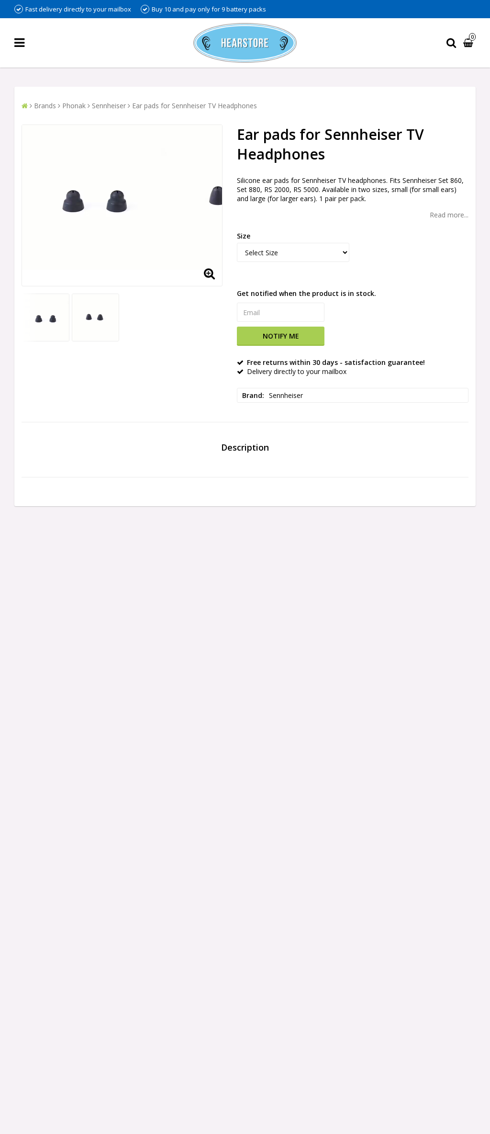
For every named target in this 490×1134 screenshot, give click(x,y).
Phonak (74, 105)
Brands (45, 105)
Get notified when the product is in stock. (306, 293)
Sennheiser (109, 105)
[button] (469, 43)
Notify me (281, 335)
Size (243, 235)
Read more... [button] (449, 214)
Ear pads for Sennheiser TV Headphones (194, 105)
